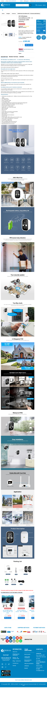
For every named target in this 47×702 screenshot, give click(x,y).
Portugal (38, 660)
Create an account (42, 1)
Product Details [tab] (13, 56)
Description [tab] (4, 56)
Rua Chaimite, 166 (40, 655)
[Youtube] (17, 637)
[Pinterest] (7, 640)
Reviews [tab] (21, 56)
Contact (2, 1)
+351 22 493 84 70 (12, 1)
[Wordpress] (10, 640)
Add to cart (29, 45)
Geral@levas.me (40, 670)
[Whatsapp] (20, 640)
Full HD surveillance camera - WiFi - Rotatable (21, 611)
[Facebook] (7, 637)
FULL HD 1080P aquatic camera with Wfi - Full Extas (8, 611)
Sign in (35, 1)
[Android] (17, 640)
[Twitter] (13, 637)
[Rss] (20, 637)
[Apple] (13, 640)
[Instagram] (10, 637)
